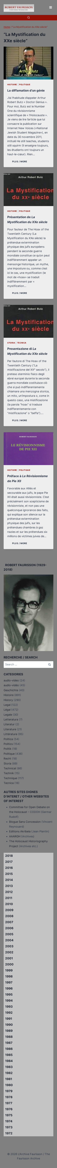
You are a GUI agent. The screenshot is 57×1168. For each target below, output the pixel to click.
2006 (9, 928)
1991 (8, 1018)
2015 (9, 874)
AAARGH (14, 836)
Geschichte (11, 690)
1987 (8, 1043)
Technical (10, 768)
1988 (9, 1037)
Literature (10, 729)
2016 (9, 868)
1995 (9, 994)
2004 (9, 940)
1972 (8, 1133)
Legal (7, 704)
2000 (9, 964)
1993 (9, 1006)
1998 (9, 976)
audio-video (11, 680)
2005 (9, 934)
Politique (24, 84)
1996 (9, 988)
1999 (9, 970)
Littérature (10, 734)
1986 (9, 1049)
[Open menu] (50, 7)
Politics (8, 743)
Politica (8, 739)
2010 (9, 904)
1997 (8, 982)
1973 (8, 1127)
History (8, 700)
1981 (8, 1079)
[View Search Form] (28, 17)
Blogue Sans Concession (25, 821)
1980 (9, 1085)
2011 (8, 898)
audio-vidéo (11, 685)
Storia (11, 343)
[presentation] (28, 63)
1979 (8, 1091)
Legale (8, 714)
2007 (9, 922)
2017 (9, 862)
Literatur (9, 724)
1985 (9, 1055)
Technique (10, 778)
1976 (8, 1109)
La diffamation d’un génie (26, 90)
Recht (7, 758)
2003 (9, 946)
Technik (9, 773)
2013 (9, 886)
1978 (8, 1097)
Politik (7, 748)
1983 (9, 1067)
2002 (9, 952)
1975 (8, 1115)
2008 (9, 916)
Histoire (12, 84)
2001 (9, 958)
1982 (9, 1073)
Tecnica (21, 343)
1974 (8, 1121)
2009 (9, 910)
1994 (9, 1000)
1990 (9, 1025)
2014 (9, 880)
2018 (9, 856)
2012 (9, 892)
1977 (8, 1103)
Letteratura (11, 719)
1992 (9, 1012)
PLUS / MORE (20, 161)
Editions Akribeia (20, 831)
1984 (9, 1061)
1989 (9, 1031)
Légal (7, 709)
